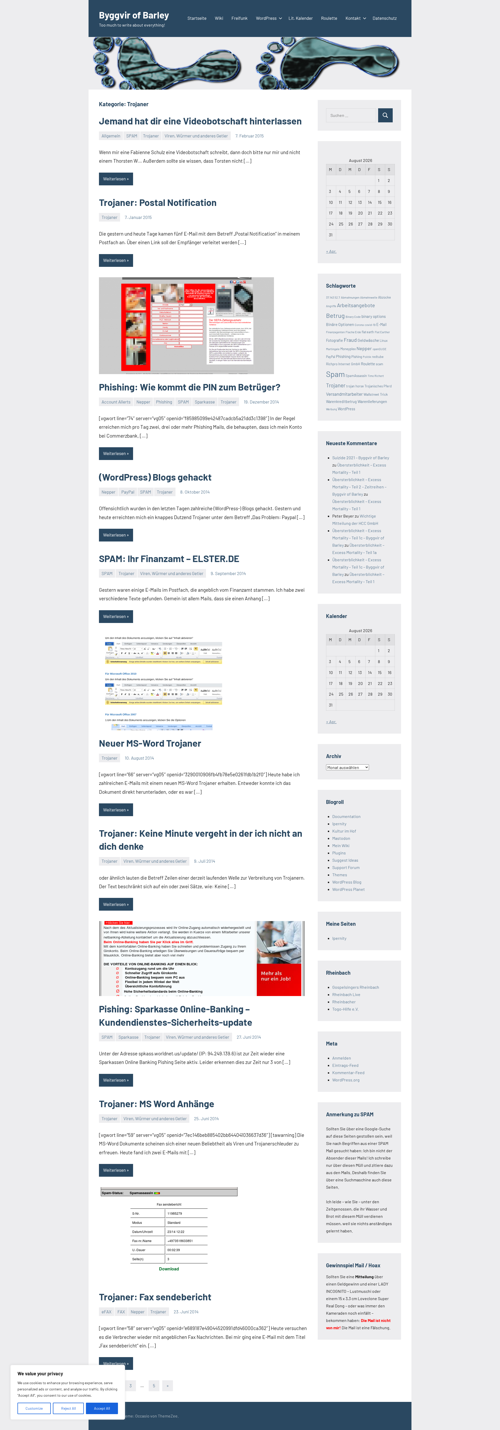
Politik (367, 356)
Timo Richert (376, 375)
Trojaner (151, 135)
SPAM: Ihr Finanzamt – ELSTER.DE (169, 558)
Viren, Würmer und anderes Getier (196, 135)
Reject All (68, 1408)
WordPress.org (346, 1079)
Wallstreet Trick (376, 394)
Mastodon (341, 838)
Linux (384, 340)
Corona (359, 324)
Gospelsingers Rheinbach (355, 987)
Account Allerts (116, 401)
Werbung (331, 409)
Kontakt (353, 18)
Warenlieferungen (372, 401)
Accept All (102, 1408)
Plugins (339, 852)
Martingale (333, 349)
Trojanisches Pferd (378, 386)
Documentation (346, 816)
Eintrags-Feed (345, 1065)
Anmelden (341, 1057)
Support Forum (346, 867)
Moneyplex (348, 349)
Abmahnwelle (368, 297)
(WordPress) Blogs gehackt (155, 476)
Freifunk (240, 18)
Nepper (143, 401)
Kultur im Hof (344, 830)
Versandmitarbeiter (344, 393)
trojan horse (355, 386)
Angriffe (331, 306)
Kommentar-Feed (348, 1072)
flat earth (368, 332)
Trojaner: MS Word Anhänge (156, 1103)
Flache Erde (353, 332)
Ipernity (339, 823)
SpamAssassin (356, 376)
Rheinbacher (344, 1001)
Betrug (335, 315)
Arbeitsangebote (356, 305)
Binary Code (353, 316)
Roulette (329, 18)
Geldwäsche (368, 340)
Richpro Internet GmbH (343, 364)
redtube (378, 357)
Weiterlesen (114, 178)
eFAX (106, 1311)
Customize (34, 1408)
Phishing (164, 401)
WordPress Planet (348, 889)
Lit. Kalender (301, 18)
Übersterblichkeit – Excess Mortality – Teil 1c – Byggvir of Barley (358, 537)
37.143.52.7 (333, 297)
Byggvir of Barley (134, 14)
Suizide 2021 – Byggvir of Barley (360, 457)
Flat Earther (382, 332)
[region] (67, 1392)
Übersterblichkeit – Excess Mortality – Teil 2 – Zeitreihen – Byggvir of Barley (359, 486)
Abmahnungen (350, 297)
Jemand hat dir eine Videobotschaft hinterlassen (200, 120)
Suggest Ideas (345, 860)
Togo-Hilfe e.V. (345, 1008)
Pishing (356, 357)
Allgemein (111, 135)
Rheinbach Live (346, 994)
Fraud (350, 340)
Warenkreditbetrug (341, 401)
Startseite (197, 18)
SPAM (131, 135)
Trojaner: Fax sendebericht (155, 1296)
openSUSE (379, 349)
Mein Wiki (340, 845)
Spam (335, 374)
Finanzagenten (335, 332)
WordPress (266, 18)
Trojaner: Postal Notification (158, 202)
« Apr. (331, 251)
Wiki (219, 18)
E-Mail (381, 324)
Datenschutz (385, 18)
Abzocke (384, 297)
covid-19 (370, 324)
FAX (121, 1311)
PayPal (127, 491)
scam (379, 364)
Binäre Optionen (340, 324)
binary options (373, 316)
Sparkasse (205, 401)
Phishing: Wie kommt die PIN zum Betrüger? (189, 386)
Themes (339, 874)
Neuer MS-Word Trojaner (150, 742)
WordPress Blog (346, 881)
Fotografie (334, 340)
